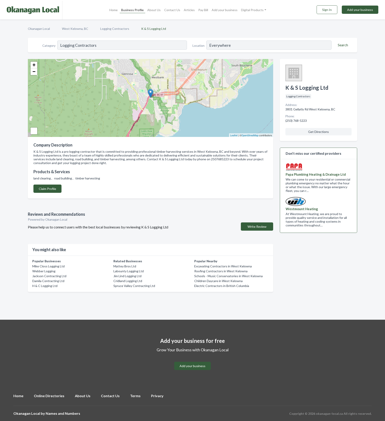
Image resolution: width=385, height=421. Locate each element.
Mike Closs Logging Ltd (48, 266)
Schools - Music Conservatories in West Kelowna (228, 276)
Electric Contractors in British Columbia (221, 286)
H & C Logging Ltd (44, 286)
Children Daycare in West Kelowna (218, 281)
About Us (154, 10)
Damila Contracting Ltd (48, 281)
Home (113, 10)
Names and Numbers (63, 413)
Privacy (157, 396)
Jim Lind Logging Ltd (127, 276)
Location (198, 45)
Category (48, 45)
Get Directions (318, 132)
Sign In (327, 10)
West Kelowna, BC (75, 29)
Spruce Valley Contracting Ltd (134, 286)
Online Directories (49, 396)
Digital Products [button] (252, 10)
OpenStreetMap (249, 135)
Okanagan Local (39, 29)
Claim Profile (47, 189)
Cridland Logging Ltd (127, 281)
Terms (135, 396)
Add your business (225, 10)
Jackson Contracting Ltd (49, 276)
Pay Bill (203, 10)
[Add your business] (192, 360)
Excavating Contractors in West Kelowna (223, 266)
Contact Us (172, 10)
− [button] (34, 71)
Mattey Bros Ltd (124, 266)
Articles (189, 10)
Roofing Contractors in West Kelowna (221, 271)
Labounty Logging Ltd (128, 271)
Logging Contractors (114, 29)
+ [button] (34, 65)
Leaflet (234, 135)
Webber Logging (43, 271)
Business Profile (132, 10)
